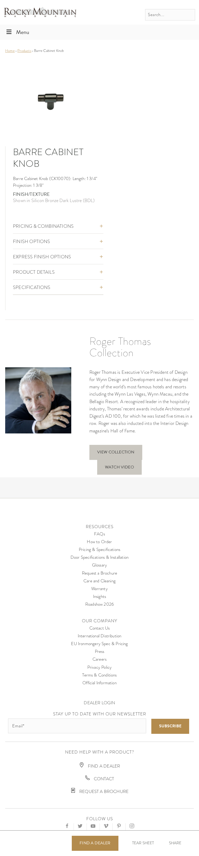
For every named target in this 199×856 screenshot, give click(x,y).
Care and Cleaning (99, 581)
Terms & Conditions (99, 675)
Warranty (99, 589)
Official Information (99, 683)
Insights (99, 596)
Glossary (99, 565)
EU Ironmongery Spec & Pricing (99, 644)
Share (175, 843)
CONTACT (103, 779)
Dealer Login (99, 703)
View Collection (115, 452)
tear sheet (143, 843)
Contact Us (99, 628)
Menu (22, 32)
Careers (99, 659)
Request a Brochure (99, 573)
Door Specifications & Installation (99, 557)
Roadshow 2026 (99, 604)
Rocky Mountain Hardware (40, 12)
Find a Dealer (95, 843)
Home (10, 50)
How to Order (99, 542)
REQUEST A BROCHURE (103, 792)
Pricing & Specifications (99, 550)
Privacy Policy (99, 667)
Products (24, 50)
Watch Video (119, 467)
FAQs (99, 534)
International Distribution (100, 636)
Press (99, 651)
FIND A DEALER (103, 766)
